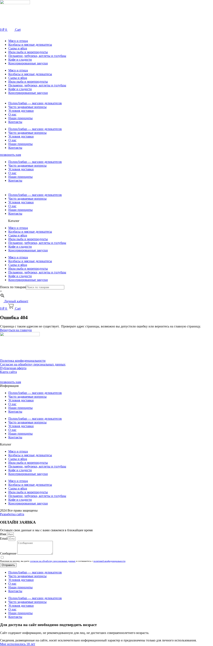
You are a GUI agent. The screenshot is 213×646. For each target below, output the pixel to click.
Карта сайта (8, 372)
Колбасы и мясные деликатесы (30, 44)
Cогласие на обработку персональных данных (33, 364)
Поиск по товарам (13, 287)
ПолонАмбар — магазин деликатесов (35, 103)
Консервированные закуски (28, 63)
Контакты (15, 122)
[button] (106, 34)
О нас (12, 114)
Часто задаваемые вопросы (27, 107)
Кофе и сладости (20, 59)
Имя (3, 534)
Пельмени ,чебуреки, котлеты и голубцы (37, 56)
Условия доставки (21, 110)
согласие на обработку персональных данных (53, 561)
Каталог (14, 221)
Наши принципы (20, 118)
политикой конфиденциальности (109, 561)
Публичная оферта (13, 368)
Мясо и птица (18, 41)
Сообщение (8, 553)
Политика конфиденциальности (23, 360)
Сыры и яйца (17, 48)
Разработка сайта (12, 514)
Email (4, 538)
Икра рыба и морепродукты (28, 52)
